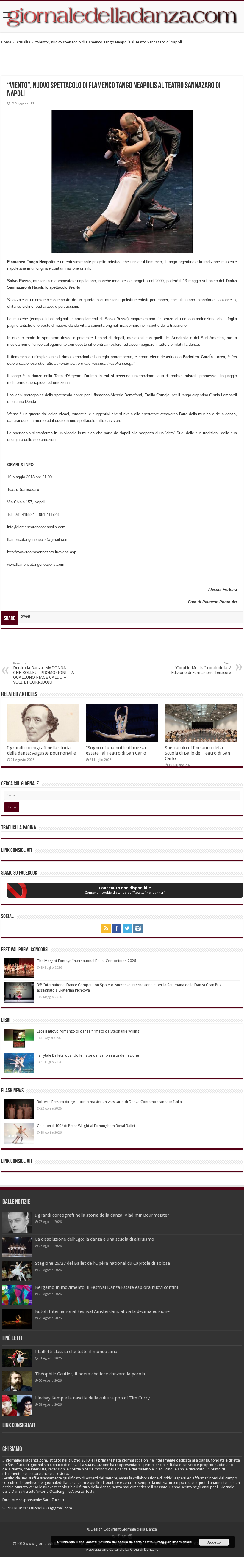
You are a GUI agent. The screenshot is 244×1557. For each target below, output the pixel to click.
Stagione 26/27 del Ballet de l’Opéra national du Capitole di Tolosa (102, 1263)
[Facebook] (116, 928)
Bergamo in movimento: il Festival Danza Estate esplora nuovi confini (106, 1287)
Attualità (23, 42)
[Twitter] (127, 928)
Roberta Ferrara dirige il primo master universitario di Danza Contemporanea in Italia (109, 1101)
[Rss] (106, 928)
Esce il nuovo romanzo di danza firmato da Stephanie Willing (88, 1031)
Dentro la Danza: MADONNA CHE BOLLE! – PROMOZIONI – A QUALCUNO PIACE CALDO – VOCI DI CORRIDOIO (43, 673)
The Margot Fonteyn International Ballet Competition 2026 (86, 961)
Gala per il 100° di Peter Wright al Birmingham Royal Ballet (86, 1126)
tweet (25, 616)
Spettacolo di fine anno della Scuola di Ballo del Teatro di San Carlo (197, 753)
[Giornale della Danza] (122, 16)
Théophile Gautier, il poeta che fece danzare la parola (90, 1374)
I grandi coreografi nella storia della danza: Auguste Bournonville (41, 750)
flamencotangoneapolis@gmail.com (37, 539)
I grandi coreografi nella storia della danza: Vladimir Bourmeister (102, 1215)
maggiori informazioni (174, 1541)
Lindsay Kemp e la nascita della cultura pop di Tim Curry (92, 1398)
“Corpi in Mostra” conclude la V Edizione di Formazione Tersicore (201, 668)
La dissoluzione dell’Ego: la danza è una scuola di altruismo (94, 1239)
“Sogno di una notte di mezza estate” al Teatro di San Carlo (116, 750)
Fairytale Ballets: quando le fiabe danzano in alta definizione (88, 1055)
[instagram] (138, 928)
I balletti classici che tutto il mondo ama (76, 1351)
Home (6, 42)
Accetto (214, 1542)
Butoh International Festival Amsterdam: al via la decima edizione (102, 1311)
